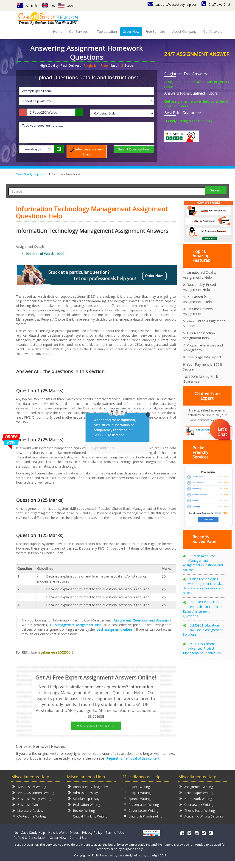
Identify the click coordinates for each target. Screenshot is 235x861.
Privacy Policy (92, 832)
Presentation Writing (144, 804)
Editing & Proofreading (145, 816)
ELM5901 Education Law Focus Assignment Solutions (203, 630)
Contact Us (78, 837)
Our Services (78, 31)
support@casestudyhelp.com (176, 4)
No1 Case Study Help (29, 832)
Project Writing (140, 792)
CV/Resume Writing (31, 816)
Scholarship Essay (86, 798)
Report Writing (139, 787)
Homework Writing (198, 798)
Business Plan (27, 804)
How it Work (57, 832)
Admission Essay (85, 792)
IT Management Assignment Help (75, 625)
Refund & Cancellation (30, 837)
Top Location (107, 31)
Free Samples (155, 31)
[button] (220, 430)
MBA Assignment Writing (35, 792)
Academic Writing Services (203, 816)
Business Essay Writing (34, 798)
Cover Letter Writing (143, 810)
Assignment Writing (198, 787)
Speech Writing (140, 798)
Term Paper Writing (198, 792)
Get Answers (212, 31)
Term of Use (114, 832)
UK (52, 5)
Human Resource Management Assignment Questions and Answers (203, 563)
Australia (32, 5)
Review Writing (84, 810)
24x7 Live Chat (219, 4)
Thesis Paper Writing (199, 810)
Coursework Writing (198, 804)
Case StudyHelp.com (31, 174)
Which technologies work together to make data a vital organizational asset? (203, 586)
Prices (74, 832)
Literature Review (30, 810)
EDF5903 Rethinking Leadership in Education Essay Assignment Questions (203, 609)
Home (57, 31)
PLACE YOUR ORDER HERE (96, 726)
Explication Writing (86, 804)
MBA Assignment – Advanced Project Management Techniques (202, 648)
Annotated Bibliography (90, 787)
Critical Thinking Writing (90, 816)
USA (70, 5)
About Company (184, 31)
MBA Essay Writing (31, 787)
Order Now (131, 31)
